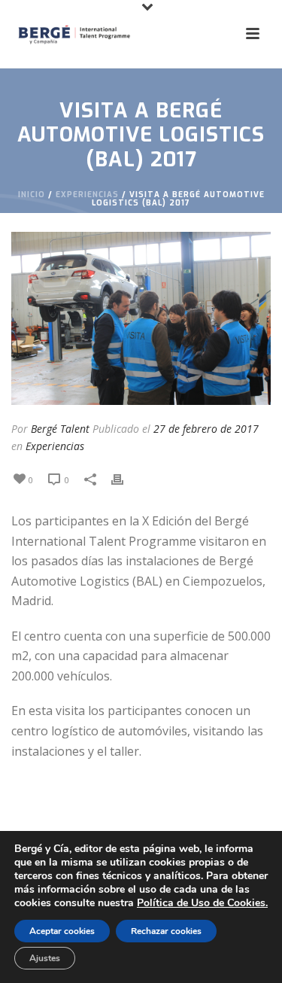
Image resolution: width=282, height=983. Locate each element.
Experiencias (87, 194)
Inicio (31, 194)
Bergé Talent (60, 429)
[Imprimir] (124, 479)
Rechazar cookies (166, 931)
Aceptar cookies (62, 931)
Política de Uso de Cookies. (202, 903)
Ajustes (44, 958)
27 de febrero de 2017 (206, 429)
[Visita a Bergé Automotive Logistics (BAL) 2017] (141, 318)
